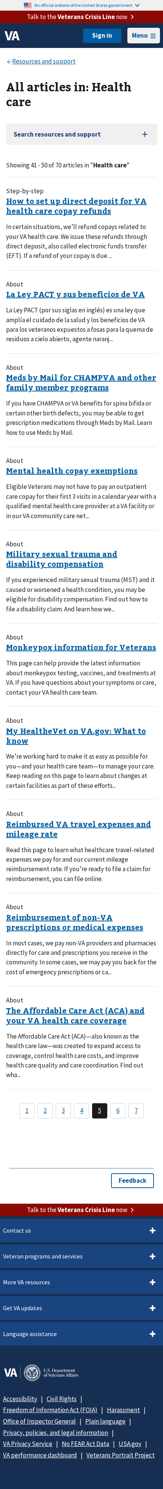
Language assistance (30, 1334)
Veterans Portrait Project (120, 1455)
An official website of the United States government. (83, 5)
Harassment (123, 1410)
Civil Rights (62, 1399)
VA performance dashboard (40, 1455)
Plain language (105, 1421)
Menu (140, 35)
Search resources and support (57, 134)
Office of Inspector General (39, 1421)
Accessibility (20, 1399)
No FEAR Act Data (85, 1444)
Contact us (17, 1230)
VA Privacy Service (27, 1444)
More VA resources (26, 1282)
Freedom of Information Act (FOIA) (50, 1410)
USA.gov (130, 1444)
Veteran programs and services (43, 1256)
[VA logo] (12, 35)
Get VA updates (22, 1308)
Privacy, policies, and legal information (55, 1433)
